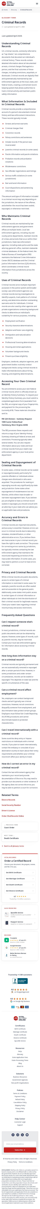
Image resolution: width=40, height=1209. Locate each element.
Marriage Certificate (20, 1032)
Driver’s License (8, 810)
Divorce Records (8, 800)
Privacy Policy (20, 1108)
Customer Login (20, 1122)
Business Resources (20, 1077)
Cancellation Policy (20, 1102)
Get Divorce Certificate (14, 891)
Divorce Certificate (20, 1038)
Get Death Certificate (14, 885)
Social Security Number (11, 805)
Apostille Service (20, 1041)
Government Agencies (20, 1080)
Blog (20, 1063)
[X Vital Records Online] (22, 1134)
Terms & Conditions (20, 1093)
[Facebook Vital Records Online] (13, 1134)
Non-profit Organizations (20, 1083)
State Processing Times (20, 1060)
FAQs (20, 1051)
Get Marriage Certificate (15, 879)
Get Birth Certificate (14, 872)
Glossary (14, 10)
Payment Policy (20, 1096)
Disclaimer (20, 1111)
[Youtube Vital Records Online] (27, 1134)
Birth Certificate (20, 1029)
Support (20, 1125)
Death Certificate (20, 1035)
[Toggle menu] (38, 3)
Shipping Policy (20, 1105)
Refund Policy (20, 1099)
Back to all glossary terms (14, 846)
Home (6, 10)
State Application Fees (20, 1057)
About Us (20, 1066)
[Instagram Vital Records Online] (17, 1134)
